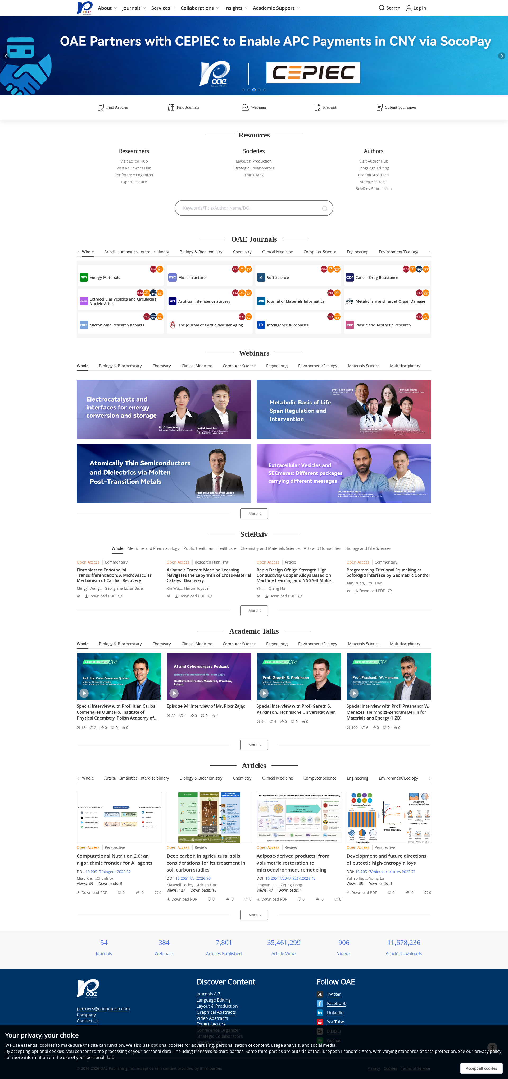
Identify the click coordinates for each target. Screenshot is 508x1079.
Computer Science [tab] (319, 251)
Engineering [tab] (357, 251)
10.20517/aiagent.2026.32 (108, 871)
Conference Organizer (134, 174)
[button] (243, 89)
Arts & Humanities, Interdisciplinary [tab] (136, 251)
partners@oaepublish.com (103, 1009)
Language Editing (374, 167)
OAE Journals (254, 239)
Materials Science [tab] (363, 365)
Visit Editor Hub (134, 161)
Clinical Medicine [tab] (277, 251)
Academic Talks (254, 631)
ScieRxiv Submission (374, 188)
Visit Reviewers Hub (134, 167)
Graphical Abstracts (216, 1012)
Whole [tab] (88, 251)
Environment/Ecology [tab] (398, 251)
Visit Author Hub (373, 161)
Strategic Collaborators (254, 167)
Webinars (254, 353)
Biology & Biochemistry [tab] (201, 251)
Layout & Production (254, 161)
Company (86, 1015)
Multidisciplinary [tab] (405, 365)
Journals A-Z (208, 994)
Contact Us (88, 1021)
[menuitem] (107, 8)
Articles (254, 765)
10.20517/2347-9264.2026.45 (290, 878)
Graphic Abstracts (374, 174)
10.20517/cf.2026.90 (193, 878)
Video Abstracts (374, 181)
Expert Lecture (134, 181)
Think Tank (254, 174)
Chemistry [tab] (242, 251)
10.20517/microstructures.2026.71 (385, 871)
